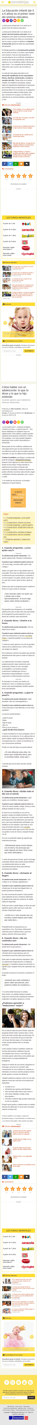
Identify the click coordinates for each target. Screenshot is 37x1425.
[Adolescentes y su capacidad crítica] (7, 1159)
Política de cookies (9, 1410)
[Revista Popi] (28, 224)
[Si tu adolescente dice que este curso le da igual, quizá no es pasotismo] (6, 1281)
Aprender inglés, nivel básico (9, 248)
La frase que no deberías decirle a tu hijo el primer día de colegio (24, 127)
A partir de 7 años (9, 235)
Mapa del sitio (22, 1408)
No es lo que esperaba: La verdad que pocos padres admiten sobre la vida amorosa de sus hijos (23, 1303)
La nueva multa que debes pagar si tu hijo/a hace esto (23, 1309)
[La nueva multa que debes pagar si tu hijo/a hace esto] (6, 1310)
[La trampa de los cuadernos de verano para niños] (7, 137)
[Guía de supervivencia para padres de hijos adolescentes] (7, 1150)
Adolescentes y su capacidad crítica (22, 1157)
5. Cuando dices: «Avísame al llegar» (18, 532)
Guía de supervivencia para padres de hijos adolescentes (22, 1148)
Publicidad (26, 1406)
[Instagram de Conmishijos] (4, 20)
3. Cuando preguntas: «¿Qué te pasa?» (19, 525)
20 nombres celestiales (18, 1349)
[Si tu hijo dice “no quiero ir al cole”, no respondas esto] (7, 120)
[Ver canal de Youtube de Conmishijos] (15, 20)
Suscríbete (29, 351)
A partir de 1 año (9, 223)
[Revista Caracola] (28, 230)
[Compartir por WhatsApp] (22, 20)
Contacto (30, 1408)
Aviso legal (18, 1406)
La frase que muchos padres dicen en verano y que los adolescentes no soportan (22, 1132)
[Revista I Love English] (28, 254)
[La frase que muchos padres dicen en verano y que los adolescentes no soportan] (7, 1133)
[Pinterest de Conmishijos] (7, 20)
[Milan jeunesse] (26, 1418)
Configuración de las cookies (25, 1410)
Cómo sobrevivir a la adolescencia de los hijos (24, 1165)
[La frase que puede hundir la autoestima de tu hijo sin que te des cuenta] (6, 1288)
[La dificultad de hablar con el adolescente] (7, 1142)
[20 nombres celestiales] (18, 1336)
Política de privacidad (10, 1408)
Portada (11, 1406)
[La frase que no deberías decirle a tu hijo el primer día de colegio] (7, 129)
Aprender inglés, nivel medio (9, 254)
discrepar (5, 964)
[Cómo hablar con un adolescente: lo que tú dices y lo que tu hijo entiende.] (7, 112)
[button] (5, 323)
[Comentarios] (27, 164)
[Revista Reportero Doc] (28, 242)
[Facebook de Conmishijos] (11, 20)
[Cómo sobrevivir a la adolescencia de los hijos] (7, 1167)
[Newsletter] (21, 164)
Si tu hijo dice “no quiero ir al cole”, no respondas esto (24, 118)
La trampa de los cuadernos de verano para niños (23, 135)
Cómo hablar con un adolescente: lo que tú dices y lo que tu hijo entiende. (23, 110)
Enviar (31, 1397)
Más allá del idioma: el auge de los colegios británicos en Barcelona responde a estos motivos (24, 144)
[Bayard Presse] (16, 1418)
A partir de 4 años (9, 229)
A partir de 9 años (9, 241)
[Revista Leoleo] (28, 236)
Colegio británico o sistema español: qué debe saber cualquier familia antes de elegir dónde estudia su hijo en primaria (24, 154)
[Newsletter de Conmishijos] (18, 20)
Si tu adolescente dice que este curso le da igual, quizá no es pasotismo (22, 1281)
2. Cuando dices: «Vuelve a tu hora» (18, 522)
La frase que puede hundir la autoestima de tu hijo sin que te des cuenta (23, 1288)
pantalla (27, 827)
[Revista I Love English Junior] (28, 248)
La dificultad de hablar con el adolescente (22, 1140)
